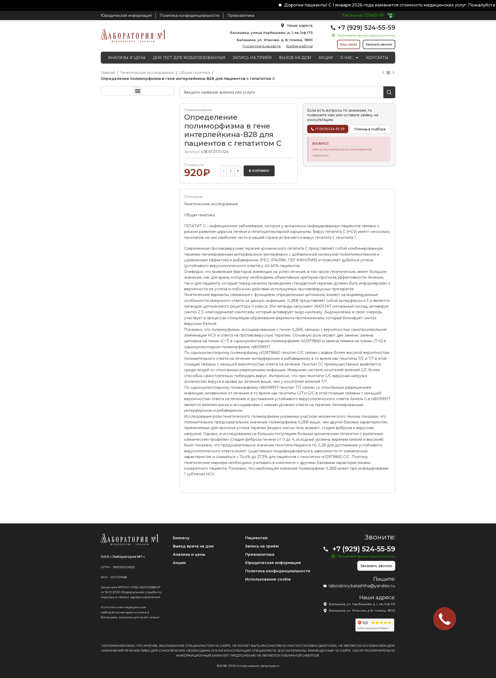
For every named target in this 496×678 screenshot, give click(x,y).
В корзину (259, 171)
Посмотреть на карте (262, 46)
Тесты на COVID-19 (363, 15)
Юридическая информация (273, 562)
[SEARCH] (389, 92)
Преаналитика (259, 554)
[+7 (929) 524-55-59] (333, 27)
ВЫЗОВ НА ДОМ (295, 57)
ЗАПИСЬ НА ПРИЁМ (252, 57)
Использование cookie (268, 579)
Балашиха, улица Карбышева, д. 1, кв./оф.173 (271, 33)
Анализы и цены (189, 554)
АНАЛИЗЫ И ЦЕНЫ (127, 57)
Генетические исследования (147, 72)
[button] (137, 91)
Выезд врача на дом (193, 546)
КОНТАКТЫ (377, 57)
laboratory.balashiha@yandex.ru (362, 585)
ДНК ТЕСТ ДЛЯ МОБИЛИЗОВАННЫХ (189, 57)
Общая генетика (194, 72)
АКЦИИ (326, 57)
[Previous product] (383, 72)
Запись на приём (262, 546)
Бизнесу (181, 538)
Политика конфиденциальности (277, 571)
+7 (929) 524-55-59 (366, 27)
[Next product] (393, 72)
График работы (299, 46)
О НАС (346, 57)
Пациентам (256, 538)
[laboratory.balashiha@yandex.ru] (325, 586)
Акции (179, 562)
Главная (108, 72)
